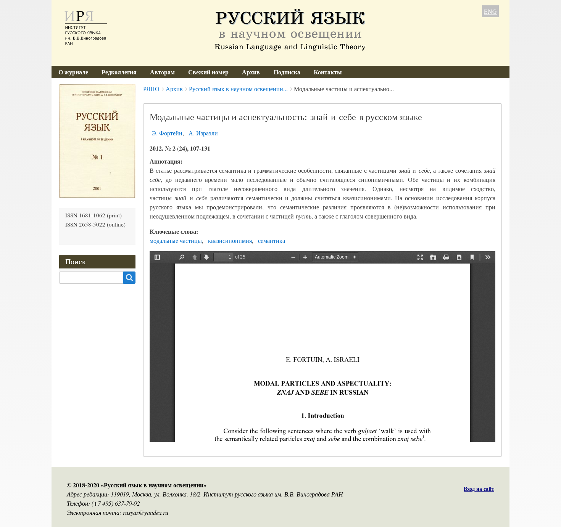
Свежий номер (208, 71)
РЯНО (151, 89)
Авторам (162, 71)
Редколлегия (119, 71)
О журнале (73, 71)
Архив (251, 71)
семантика (271, 240)
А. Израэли (203, 133)
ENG (490, 11)
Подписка (287, 71)
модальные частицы (176, 240)
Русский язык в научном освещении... (238, 89)
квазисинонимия (230, 240)
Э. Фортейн (167, 133)
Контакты (328, 71)
